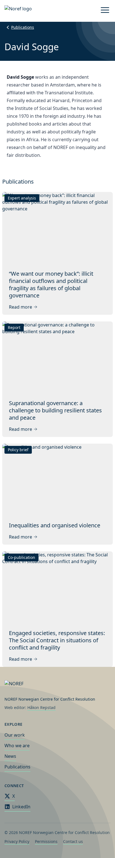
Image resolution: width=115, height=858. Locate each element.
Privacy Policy (16, 841)
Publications (22, 27)
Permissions (46, 841)
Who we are (17, 745)
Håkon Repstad (41, 707)
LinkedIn (21, 807)
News (10, 756)
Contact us (73, 841)
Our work (14, 735)
